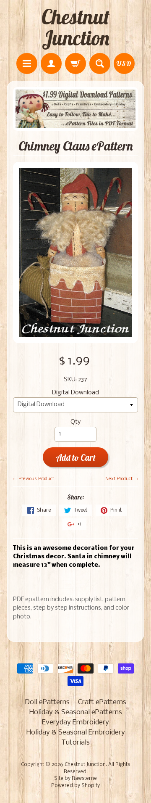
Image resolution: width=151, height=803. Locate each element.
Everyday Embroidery (75, 722)
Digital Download (75, 393)
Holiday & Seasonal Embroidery (75, 733)
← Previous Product (33, 478)
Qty (75, 422)
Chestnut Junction (75, 27)
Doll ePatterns (47, 702)
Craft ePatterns (102, 702)
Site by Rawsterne (75, 778)
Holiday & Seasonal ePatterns (75, 712)
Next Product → (121, 478)
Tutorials (75, 743)
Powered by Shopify (75, 785)
